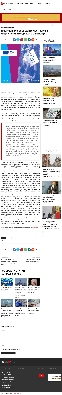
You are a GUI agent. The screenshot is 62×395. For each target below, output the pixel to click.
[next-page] (5, 320)
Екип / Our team (6, 374)
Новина (11, 27)
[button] (59, 3)
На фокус (7, 27)
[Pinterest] (21, 39)
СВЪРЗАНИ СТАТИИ (13, 270)
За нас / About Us (6, 373)
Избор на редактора (19, 285)
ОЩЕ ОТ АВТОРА (11, 274)
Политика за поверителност (6, 384)
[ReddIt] (32, 39)
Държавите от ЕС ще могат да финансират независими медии (50, 122)
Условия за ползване (8, 377)
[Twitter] (18, 39)
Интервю (47, 3)
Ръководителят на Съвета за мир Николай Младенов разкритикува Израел (50, 197)
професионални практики (8, 240)
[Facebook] (14, 39)
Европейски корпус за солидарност (20, 238)
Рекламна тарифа (7, 376)
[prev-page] (2, 320)
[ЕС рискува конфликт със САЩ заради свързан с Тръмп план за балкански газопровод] (34, 282)
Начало (3, 25)
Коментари (32, 3)
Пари (44, 166)
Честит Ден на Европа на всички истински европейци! (6, 289)
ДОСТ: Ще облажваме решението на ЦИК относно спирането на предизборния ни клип (10, 262)
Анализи (40, 3)
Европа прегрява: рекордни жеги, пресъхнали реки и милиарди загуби (49, 101)
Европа (4, 9)
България (20, 3)
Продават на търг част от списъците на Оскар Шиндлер (31, 260)
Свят (26, 3)
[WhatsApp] (25, 39)
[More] (36, 39)
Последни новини (47, 218)
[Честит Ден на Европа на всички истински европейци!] (7, 282)
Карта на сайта (17, 393)
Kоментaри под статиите (6, 381)
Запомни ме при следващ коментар (11, 349)
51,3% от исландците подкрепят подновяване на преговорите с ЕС (51, 58)
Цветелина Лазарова (47, 201)
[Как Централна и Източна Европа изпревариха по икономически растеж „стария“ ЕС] (34, 303)
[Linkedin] (29, 39)
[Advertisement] (21, 87)
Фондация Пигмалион (8, 379)
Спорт (9, 9)
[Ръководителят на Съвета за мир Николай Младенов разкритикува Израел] (51, 187)
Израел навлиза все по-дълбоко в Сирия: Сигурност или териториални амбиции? (51, 80)
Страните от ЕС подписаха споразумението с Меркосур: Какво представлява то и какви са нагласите (20, 312)
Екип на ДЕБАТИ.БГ (7, 36)
